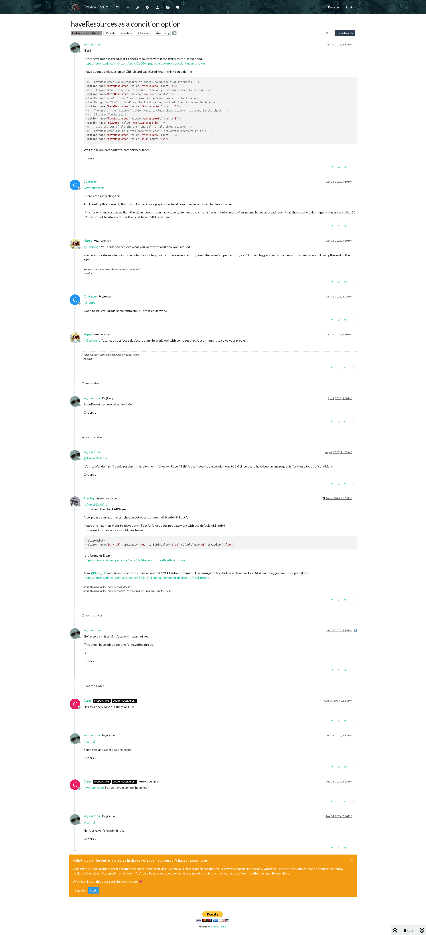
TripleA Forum (96, 7)
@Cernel (110, 735)
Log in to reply (345, 33)
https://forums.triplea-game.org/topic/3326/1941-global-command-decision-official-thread (146, 577)
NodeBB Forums (219, 926)
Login (93, 890)
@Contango (104, 241)
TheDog (89, 498)
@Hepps (106, 296)
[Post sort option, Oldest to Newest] (327, 33)
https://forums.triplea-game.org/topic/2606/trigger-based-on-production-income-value (144, 63)
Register (80, 890)
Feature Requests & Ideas (86, 33)
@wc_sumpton (108, 498)
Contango (90, 181)
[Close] (352, 861)
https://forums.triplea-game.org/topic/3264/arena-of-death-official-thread (135, 560)
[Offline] (77, 47)
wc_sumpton (92, 44)
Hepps (88, 240)
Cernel (88, 700)
